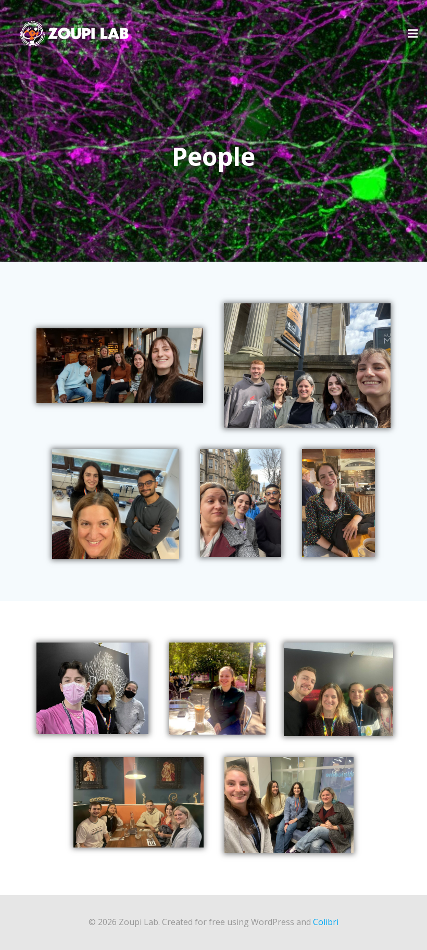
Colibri (325, 922)
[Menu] (413, 34)
